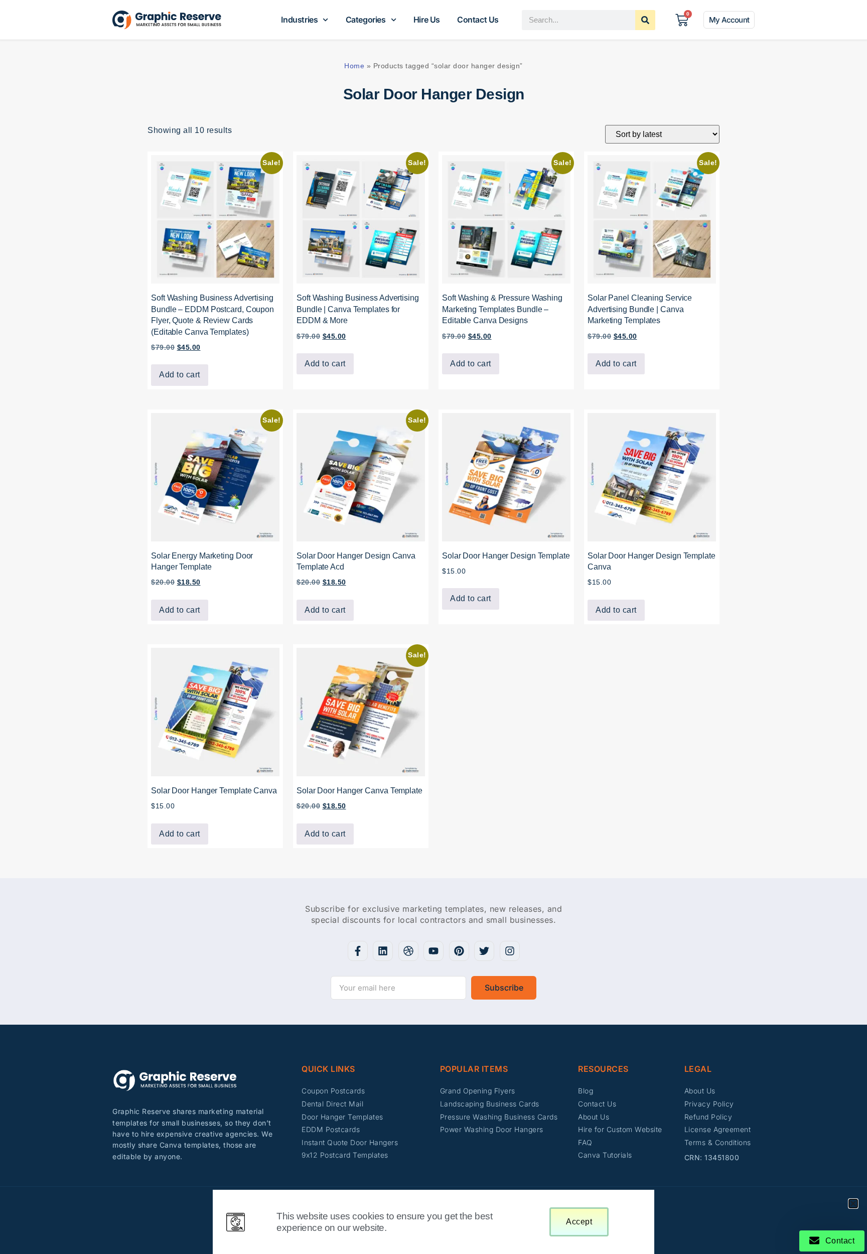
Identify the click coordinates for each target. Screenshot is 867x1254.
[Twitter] (484, 951)
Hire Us (426, 20)
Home (354, 66)
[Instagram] (510, 951)
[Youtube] (433, 951)
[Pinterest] (459, 951)
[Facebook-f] (358, 951)
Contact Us (478, 20)
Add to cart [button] (179, 374)
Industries (299, 20)
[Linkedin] (383, 951)
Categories (366, 20)
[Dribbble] (408, 951)
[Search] (645, 20)
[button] (853, 1203)
